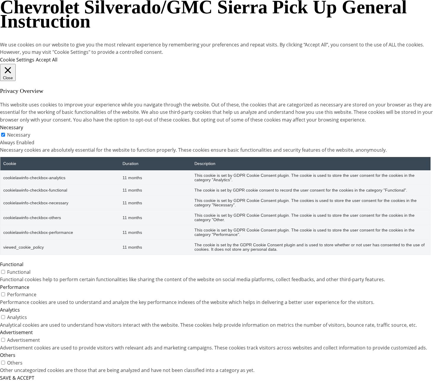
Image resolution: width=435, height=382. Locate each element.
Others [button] (7, 355)
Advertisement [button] (16, 332)
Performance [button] (14, 287)
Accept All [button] (46, 59)
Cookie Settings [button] (17, 59)
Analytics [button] (10, 310)
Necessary (18, 135)
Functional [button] (11, 264)
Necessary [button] (11, 127)
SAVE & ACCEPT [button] (17, 378)
